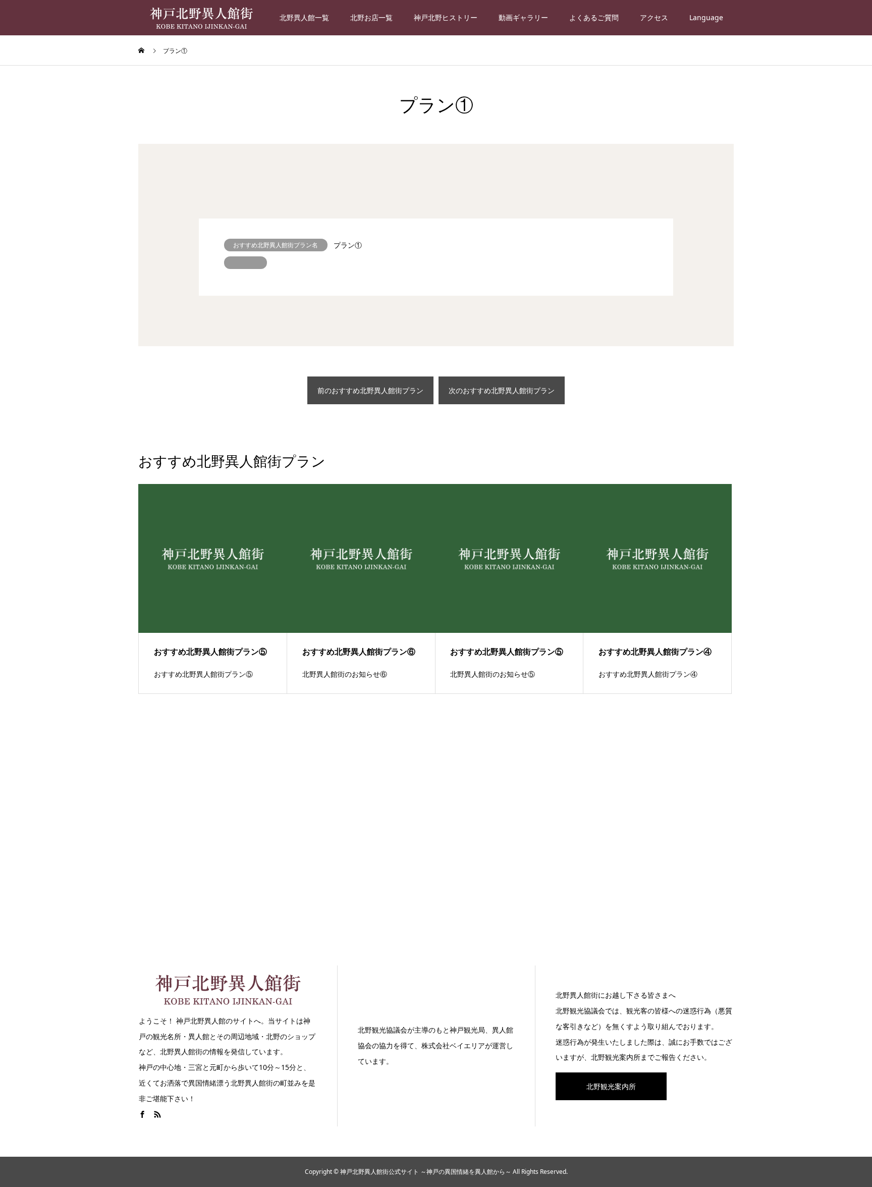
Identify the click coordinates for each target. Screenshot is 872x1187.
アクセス (654, 17)
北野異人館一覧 (304, 17)
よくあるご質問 (594, 17)
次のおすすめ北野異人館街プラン (502, 390)
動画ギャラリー (523, 17)
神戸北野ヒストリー (445, 17)
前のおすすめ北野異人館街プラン (370, 390)
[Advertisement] (436, 840)
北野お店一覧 (371, 17)
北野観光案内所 (611, 1086)
